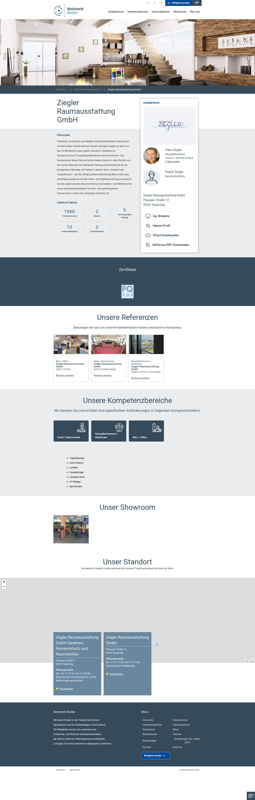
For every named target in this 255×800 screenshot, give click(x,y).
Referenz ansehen (65, 375)
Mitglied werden (181, 2)
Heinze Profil (161, 225)
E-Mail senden (172, 161)
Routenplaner (66, 688)
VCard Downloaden (166, 235)
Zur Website (161, 216)
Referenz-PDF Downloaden (171, 245)
